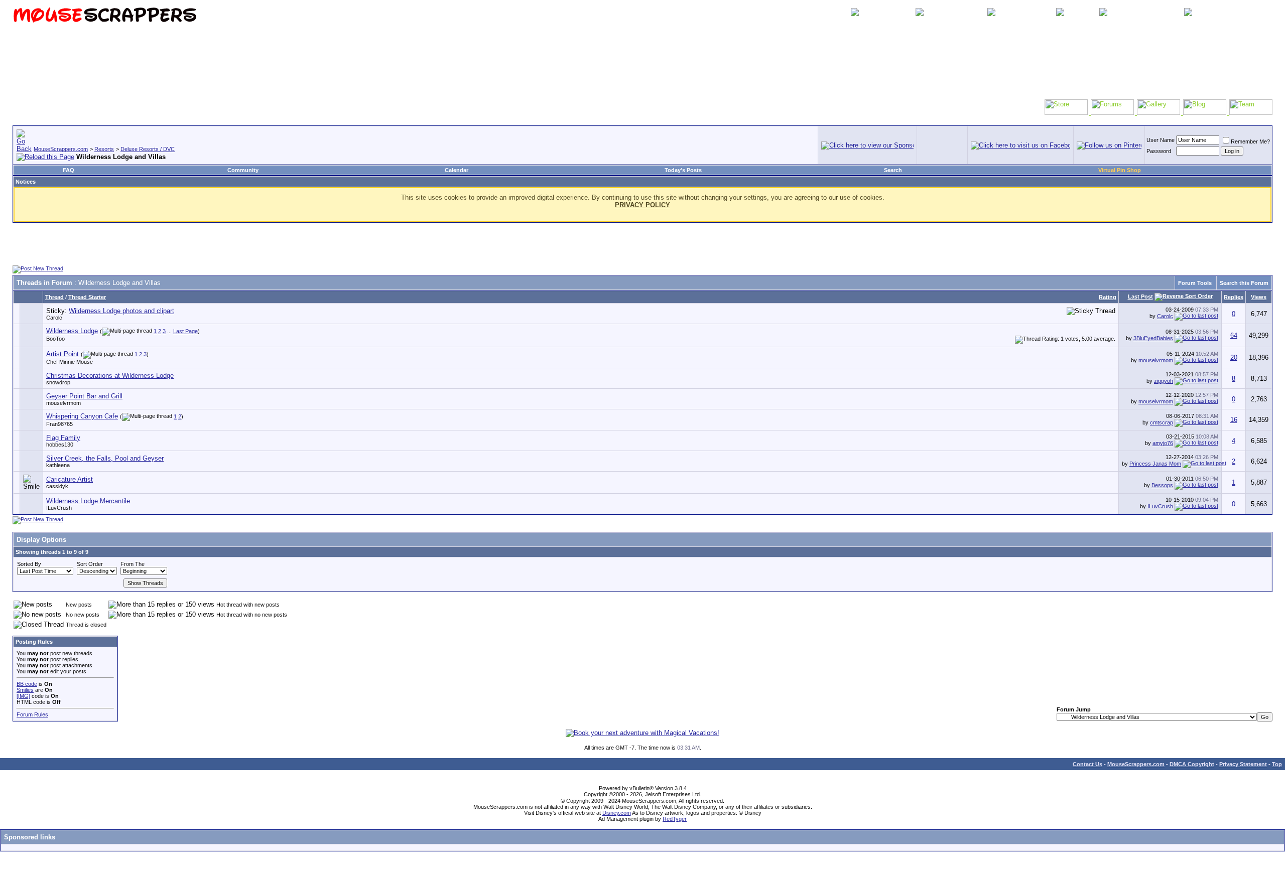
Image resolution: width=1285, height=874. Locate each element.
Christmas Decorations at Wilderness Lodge (110, 375)
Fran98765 (59, 424)
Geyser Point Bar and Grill (84, 396)
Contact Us (1087, 764)
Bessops (1162, 485)
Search (893, 170)
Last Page (185, 331)
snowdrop (58, 382)
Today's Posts (683, 170)
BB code (27, 684)
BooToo (55, 339)
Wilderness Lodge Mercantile (88, 501)
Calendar (456, 170)
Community (243, 170)
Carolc (54, 318)
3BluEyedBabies (1153, 338)
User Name (1160, 140)
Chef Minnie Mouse (69, 362)
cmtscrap (1161, 422)
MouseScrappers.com (61, 149)
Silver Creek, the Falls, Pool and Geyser (105, 458)
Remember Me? (1250, 141)
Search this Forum (1244, 283)
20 (1233, 357)
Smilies (25, 690)
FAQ (68, 170)
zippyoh (1163, 381)
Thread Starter (87, 297)
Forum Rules (32, 714)
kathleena (58, 465)
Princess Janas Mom (1155, 464)
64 (1233, 335)
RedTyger (675, 819)
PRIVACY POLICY (642, 205)
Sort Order (90, 564)
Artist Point (62, 354)
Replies (1233, 297)
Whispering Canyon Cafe (82, 416)
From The (132, 564)
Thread (54, 297)
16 (1233, 419)
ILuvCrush (59, 508)
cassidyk (57, 486)
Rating (1107, 297)
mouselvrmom (1155, 360)
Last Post (1140, 297)
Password (1158, 151)
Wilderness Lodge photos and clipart (121, 311)
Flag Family (63, 438)
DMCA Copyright (1192, 764)
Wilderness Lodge (72, 331)
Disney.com (616, 813)
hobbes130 (59, 445)
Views (1258, 297)
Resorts (104, 149)
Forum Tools (1195, 283)
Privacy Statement (1243, 764)
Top (1277, 764)
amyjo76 (1162, 443)
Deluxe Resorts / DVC (147, 149)
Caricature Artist (69, 479)
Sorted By (29, 564)
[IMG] (23, 696)
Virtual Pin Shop (1119, 170)
